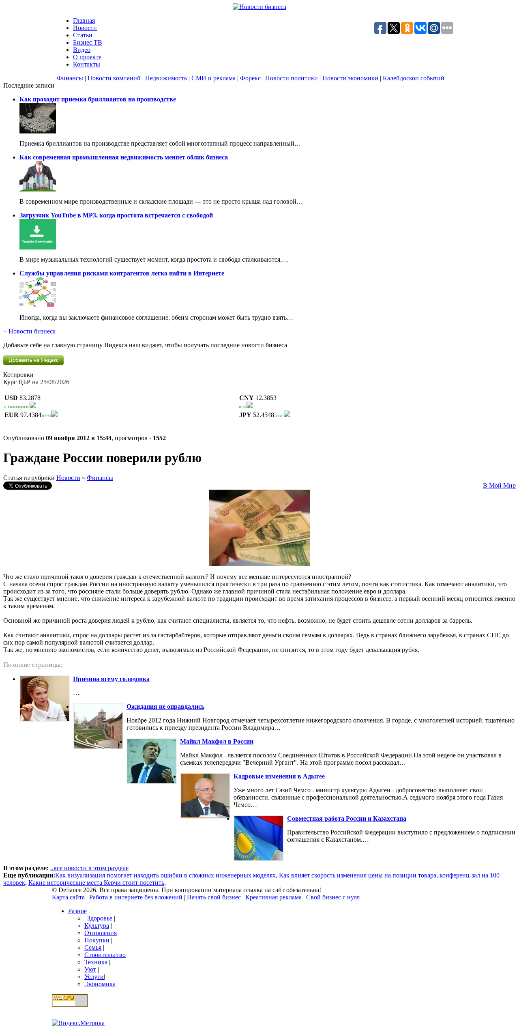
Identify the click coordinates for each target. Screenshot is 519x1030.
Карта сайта (68, 897)
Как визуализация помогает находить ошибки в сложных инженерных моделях (165, 875)
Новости (85, 27)
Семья (92, 947)
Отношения (100, 932)
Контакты (86, 64)
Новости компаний (114, 78)
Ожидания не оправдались (165, 706)
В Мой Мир (499, 485)
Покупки (96, 940)
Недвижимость (166, 78)
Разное (77, 910)
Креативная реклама (273, 897)
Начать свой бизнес (214, 897)
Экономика (100, 984)
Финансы (70, 78)
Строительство (105, 954)
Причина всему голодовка (111, 678)
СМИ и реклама (213, 78)
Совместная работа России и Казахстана (346, 818)
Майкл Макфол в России (216, 741)
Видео (81, 49)
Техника (95, 962)
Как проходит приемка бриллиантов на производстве (97, 99)
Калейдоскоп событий (413, 78)
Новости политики (291, 78)
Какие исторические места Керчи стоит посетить (96, 882)
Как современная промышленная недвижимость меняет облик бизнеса (123, 157)
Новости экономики (350, 78)
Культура (96, 925)
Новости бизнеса (32, 331)
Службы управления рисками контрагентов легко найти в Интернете (121, 273)
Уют (90, 969)
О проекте (87, 57)
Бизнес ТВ (87, 42)
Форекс (250, 78)
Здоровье (99, 918)
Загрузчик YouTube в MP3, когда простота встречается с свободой (116, 215)
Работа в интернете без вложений (135, 897)
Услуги (94, 976)
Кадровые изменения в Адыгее (279, 776)
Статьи (82, 35)
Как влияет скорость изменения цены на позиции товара (357, 875)
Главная (84, 20)
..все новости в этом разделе (89, 867)
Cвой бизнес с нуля (333, 897)
